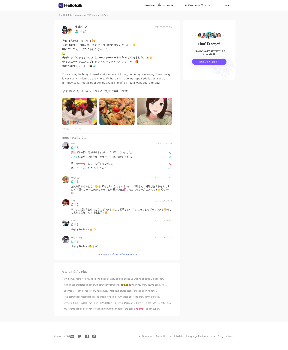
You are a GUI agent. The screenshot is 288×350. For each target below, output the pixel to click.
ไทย (224, 5)
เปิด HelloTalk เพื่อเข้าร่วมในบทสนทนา (116, 254)
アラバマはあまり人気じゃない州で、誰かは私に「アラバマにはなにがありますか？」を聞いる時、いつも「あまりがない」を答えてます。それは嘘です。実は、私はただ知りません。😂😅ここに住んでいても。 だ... (166, 302)
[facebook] (87, 336)
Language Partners (197, 336)
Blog (220, 336)
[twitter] (79, 336)
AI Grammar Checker (198, 5)
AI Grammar (146, 336)
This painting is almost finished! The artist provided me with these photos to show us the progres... (112, 296)
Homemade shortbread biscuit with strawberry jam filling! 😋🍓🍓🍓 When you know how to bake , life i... (115, 284)
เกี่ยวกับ (230, 336)
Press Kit (161, 336)
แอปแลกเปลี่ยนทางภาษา (159, 5)
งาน (213, 336)
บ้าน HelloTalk (65, 15)
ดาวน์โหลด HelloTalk (209, 61)
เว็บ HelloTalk (176, 336)
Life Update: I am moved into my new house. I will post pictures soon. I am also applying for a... (110, 290)
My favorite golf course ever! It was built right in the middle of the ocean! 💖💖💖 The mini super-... (112, 308)
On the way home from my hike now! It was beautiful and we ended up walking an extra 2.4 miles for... (114, 278)
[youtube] (70, 336)
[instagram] (94, 336)
